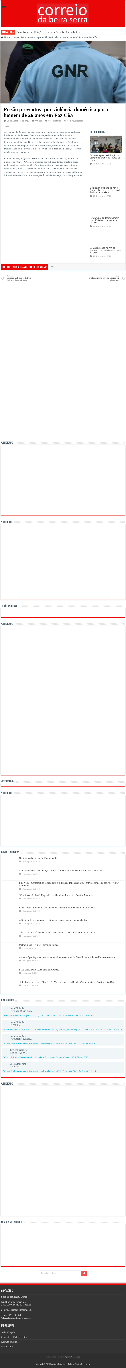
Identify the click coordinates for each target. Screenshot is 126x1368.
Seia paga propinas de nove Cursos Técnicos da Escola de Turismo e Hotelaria (105, 190)
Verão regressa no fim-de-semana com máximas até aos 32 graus (105, 250)
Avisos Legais (8, 1332)
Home (6, 37)
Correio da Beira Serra (58, 1364)
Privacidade (7, 1346)
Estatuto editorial (9, 1341)
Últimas (15, 37)
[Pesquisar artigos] (84, 1273)
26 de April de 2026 (87, 1071)
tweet (6, 126)
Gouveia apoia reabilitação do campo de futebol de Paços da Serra (48, 32)
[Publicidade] (49, 820)
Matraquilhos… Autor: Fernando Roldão (39, 945)
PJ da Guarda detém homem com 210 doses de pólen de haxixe (104, 220)
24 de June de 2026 (114, 1029)
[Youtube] (64, 1360)
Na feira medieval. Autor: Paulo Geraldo (38, 858)
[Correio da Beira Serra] (63, 13)
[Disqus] (63, 323)
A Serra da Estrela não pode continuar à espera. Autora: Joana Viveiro (53, 920)
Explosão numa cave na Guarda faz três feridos (104, 278)
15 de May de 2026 (87, 1043)
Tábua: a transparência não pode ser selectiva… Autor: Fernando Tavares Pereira (58, 932)
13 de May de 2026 (80, 1057)
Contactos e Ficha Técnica (14, 1337)
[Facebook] (61, 1360)
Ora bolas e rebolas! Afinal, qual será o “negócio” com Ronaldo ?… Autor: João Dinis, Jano (40, 1015)
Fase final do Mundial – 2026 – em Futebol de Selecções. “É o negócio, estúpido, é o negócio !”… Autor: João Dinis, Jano (53, 1029)
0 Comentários (54, 121)
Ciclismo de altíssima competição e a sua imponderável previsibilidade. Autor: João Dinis (40, 1043)
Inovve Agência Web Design (69, 1357)
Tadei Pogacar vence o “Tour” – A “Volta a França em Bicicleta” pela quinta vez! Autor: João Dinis (67, 982)
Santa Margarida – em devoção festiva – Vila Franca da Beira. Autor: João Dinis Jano (61, 870)
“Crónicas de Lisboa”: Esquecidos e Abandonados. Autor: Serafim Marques (56, 895)
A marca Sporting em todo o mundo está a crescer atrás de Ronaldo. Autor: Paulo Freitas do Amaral (67, 957)
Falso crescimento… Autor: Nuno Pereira (39, 969)
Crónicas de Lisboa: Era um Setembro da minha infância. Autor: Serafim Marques (36, 1057)
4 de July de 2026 (87, 1015)
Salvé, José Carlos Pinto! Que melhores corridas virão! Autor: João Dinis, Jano (57, 907)
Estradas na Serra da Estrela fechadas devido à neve (19, 278)
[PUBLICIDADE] (63, 480)
